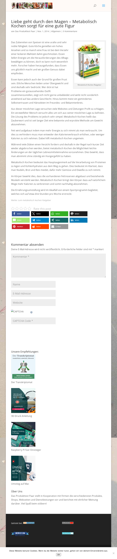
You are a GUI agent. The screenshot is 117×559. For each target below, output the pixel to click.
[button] (21, 213)
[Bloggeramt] (29, 523)
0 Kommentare (70, 31)
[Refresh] (31, 311)
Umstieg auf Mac (20, 483)
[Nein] (113, 553)
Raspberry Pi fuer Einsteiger (26, 449)
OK (58, 554)
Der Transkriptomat (21, 382)
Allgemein (56, 31)
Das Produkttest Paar (25, 31)
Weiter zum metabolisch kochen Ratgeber (31, 200)
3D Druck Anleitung (21, 416)
